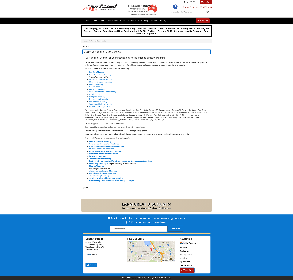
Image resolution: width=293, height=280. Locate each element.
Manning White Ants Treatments (103, 173)
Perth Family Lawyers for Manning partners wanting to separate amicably (121, 161)
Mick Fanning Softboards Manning (102, 92)
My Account (190, 2)
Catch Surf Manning (97, 89)
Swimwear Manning (97, 156)
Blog (146, 20)
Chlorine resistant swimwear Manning (105, 151)
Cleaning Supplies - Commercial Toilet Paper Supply (111, 181)
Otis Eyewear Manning (98, 101)
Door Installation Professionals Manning (106, 146)
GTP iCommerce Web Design (136, 278)
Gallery (163, 20)
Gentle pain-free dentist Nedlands (104, 144)
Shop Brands (113, 20)
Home (88, 20)
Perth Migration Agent (99, 163)
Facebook (175, 6)
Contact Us (154, 20)
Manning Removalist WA (99, 168)
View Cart (204, 20)
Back (86, 46)
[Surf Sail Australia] (151, 251)
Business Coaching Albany (99, 106)
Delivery (183, 247)
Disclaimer (184, 251)
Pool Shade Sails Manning (100, 141)
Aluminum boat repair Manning (103, 171)
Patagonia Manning (96, 96)
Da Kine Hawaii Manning (99, 99)
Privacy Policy (186, 254)
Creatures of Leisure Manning (101, 104)
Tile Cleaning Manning (99, 176)
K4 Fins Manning (95, 87)
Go (209, 12)
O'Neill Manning (95, 94)
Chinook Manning (96, 84)
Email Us (92, 265)
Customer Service (135, 20)
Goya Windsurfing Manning (100, 74)
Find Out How (165, 208)
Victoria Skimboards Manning (101, 79)
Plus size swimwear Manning (101, 149)
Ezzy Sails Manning (96, 72)
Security (183, 258)
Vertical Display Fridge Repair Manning (106, 178)
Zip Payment (191, 243)
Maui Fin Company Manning (100, 82)
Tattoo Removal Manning (100, 158)
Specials (123, 20)
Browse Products (99, 20)
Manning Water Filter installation (103, 153)
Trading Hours (186, 265)
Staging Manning (96, 166)
